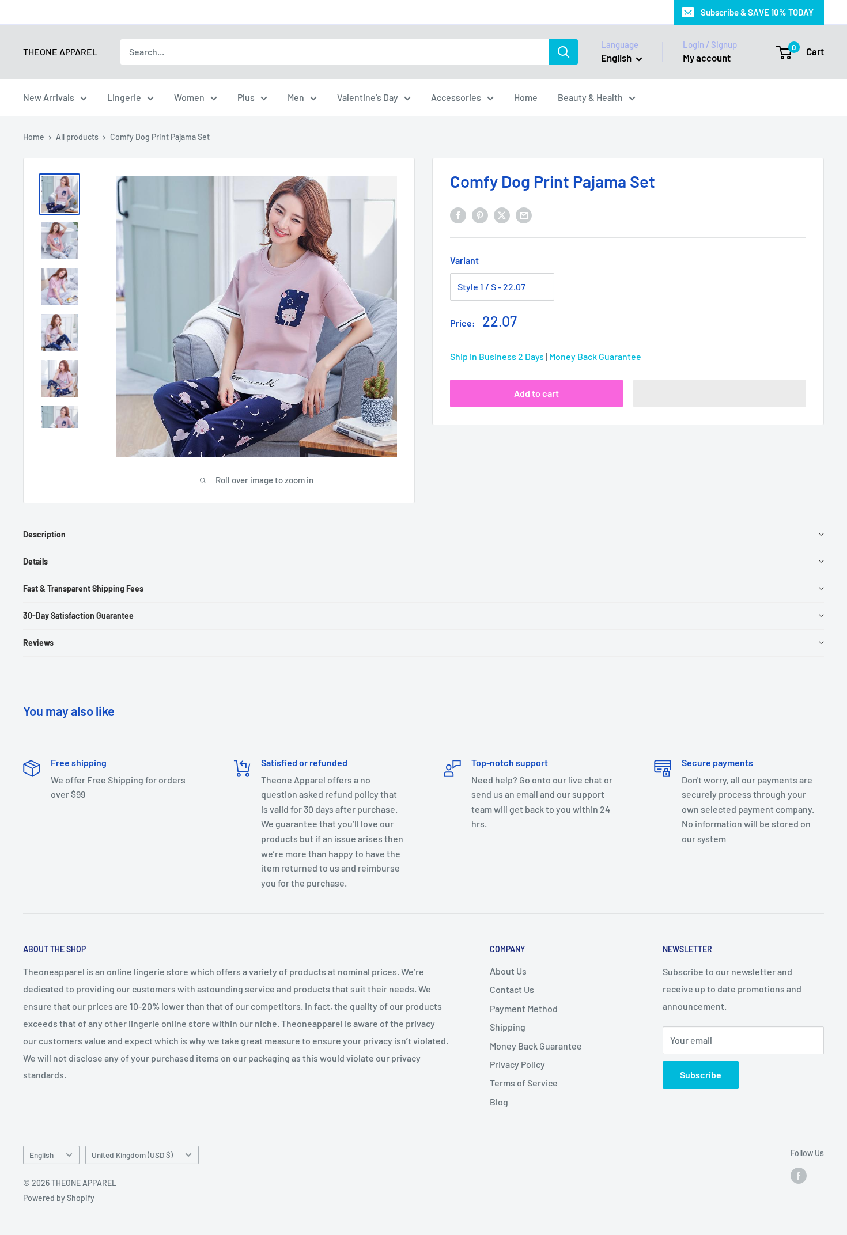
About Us (508, 970)
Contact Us (512, 989)
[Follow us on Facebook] (799, 1176)
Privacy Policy (517, 1064)
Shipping (507, 1026)
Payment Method (524, 1008)
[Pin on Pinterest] (480, 214)
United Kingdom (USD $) (132, 1155)
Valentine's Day (367, 97)
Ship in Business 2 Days (497, 356)
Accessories (456, 97)
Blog (499, 1101)
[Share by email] (524, 214)
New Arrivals (48, 97)
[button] (719, 393)
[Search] (563, 52)
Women (189, 97)
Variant (464, 260)
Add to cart (536, 393)
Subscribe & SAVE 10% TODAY (757, 12)
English (41, 1155)
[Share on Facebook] (458, 214)
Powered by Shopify (58, 1198)
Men (296, 97)
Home (526, 97)
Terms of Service (524, 1082)
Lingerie (124, 97)
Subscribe (700, 1074)
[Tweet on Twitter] (502, 214)
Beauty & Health (590, 97)
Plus (246, 97)
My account (707, 57)
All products (77, 137)
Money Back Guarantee (595, 356)
